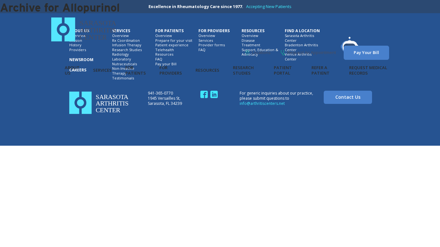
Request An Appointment (311, 52)
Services (102, 70)
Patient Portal (283, 70)
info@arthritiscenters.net (262, 103)
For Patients (135, 70)
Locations (261, 52)
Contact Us (347, 97)
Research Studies (243, 70)
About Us (72, 70)
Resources (207, 70)
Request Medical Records (368, 70)
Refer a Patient (320, 70)
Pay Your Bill (366, 52)
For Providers (170, 70)
